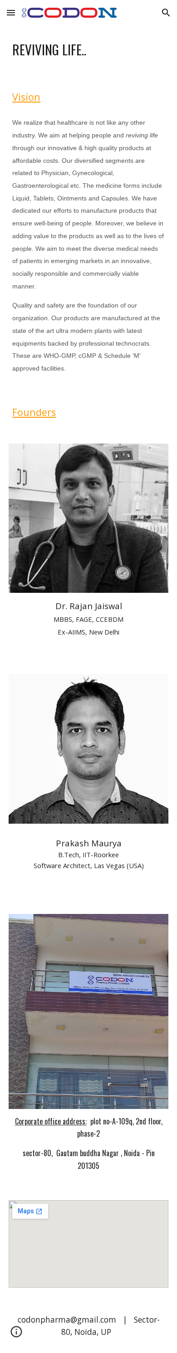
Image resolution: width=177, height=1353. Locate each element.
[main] (88, 49)
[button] (11, 12)
